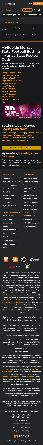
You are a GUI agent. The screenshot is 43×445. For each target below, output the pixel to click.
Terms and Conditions (21, 424)
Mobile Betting (18, 302)
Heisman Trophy (9, 78)
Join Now (38, 4)
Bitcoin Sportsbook (17, 300)
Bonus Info (23, 140)
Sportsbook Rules (9, 140)
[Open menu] (2, 4)
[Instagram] (13, 416)
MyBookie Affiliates (10, 206)
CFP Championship (10, 75)
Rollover (30, 377)
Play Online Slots (9, 233)
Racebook (19, 133)
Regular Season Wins (11, 81)
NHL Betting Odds (30, 199)
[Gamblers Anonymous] (34, 258)
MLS (41, 15)
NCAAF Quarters (9, 94)
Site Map (6, 202)
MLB (20, 15)
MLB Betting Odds (30, 209)
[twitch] (28, 416)
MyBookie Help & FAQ (11, 182)
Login (30, 4)
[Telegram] (18, 416)
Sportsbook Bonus (33, 133)
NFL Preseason (30, 15)
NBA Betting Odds (30, 195)
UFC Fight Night (9, 15)
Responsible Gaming (21, 431)
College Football (21, 19)
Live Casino (7, 219)
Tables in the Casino (10, 230)
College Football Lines (11, 73)
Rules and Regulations (21, 427)
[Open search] (35, 10)
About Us (6, 178)
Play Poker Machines (11, 237)
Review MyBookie (30, 226)
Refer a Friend (25, 135)
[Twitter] (23, 416)
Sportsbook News (10, 135)
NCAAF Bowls (8, 86)
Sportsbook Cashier (10, 138)
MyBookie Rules (27, 138)
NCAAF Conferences (11, 99)
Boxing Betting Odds (31, 202)
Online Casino (8, 133)
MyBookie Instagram (31, 223)
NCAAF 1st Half (8, 89)
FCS (3, 102)
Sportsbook (7, 10)
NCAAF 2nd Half (9, 91)
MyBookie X (27, 219)
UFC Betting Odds (30, 206)
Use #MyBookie (29, 216)
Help (28, 10)
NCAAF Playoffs (9, 83)
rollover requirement (11, 377)
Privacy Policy (21, 420)
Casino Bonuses (9, 240)
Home (3, 19)
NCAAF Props (8, 97)
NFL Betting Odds (30, 178)
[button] (21, 148)
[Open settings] (39, 9)
